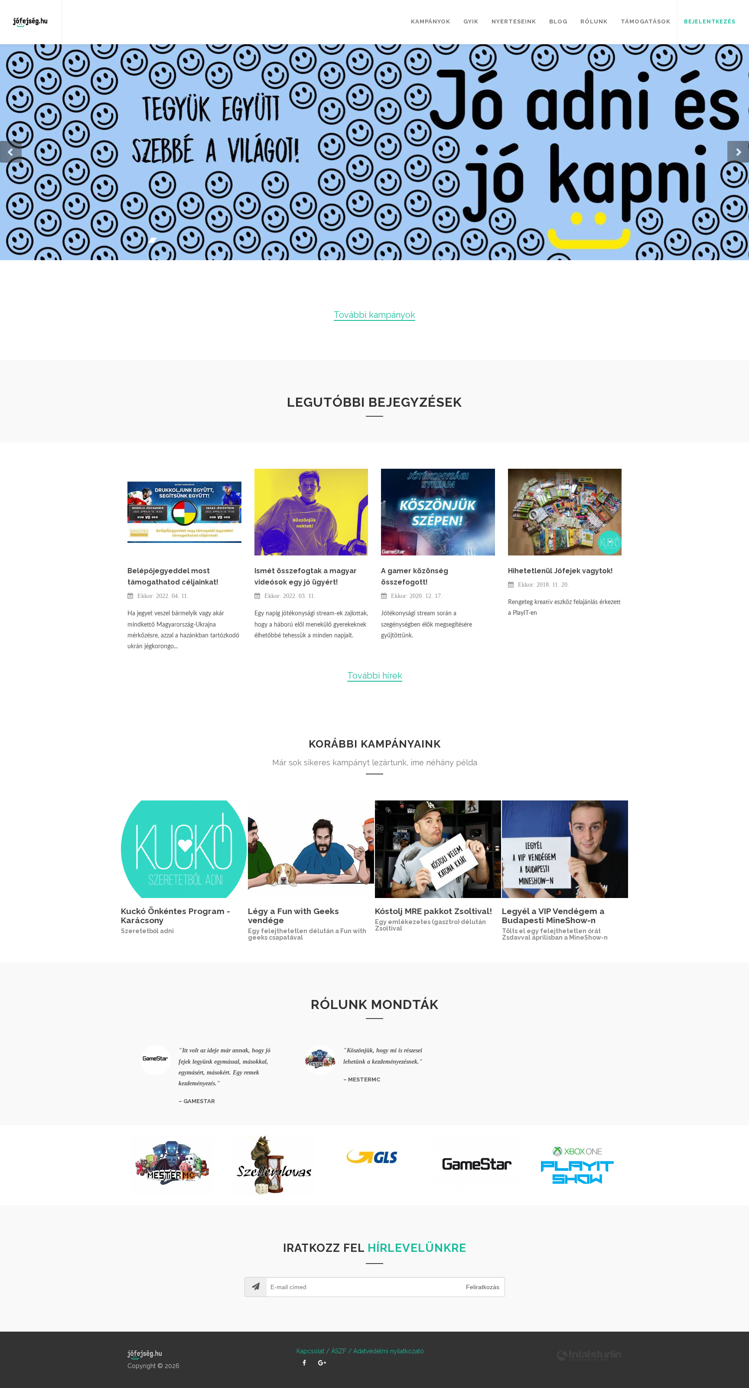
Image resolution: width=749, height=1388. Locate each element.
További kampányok (374, 315)
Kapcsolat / (312, 1351)
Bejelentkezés (710, 22)
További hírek (374, 675)
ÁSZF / (340, 1351)
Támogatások (646, 21)
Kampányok (430, 21)
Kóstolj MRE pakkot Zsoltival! (433, 911)
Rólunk (594, 21)
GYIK (471, 21)
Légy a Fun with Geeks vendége (293, 915)
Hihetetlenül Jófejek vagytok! (560, 571)
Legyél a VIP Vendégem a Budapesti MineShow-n (553, 915)
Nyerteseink (514, 21)
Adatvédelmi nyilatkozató (388, 1351)
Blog (558, 21)
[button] (11, 152)
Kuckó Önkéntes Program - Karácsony (175, 915)
